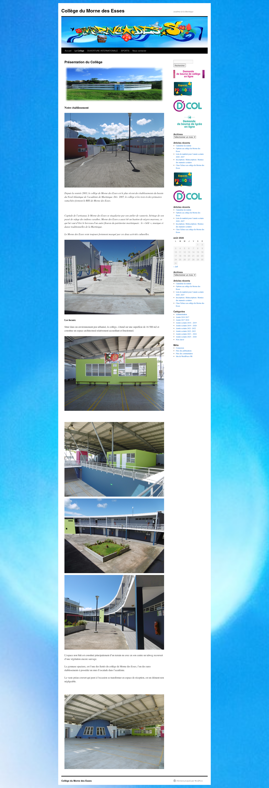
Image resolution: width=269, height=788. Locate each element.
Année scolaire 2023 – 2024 (186, 334)
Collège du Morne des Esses (93, 10)
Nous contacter (139, 50)
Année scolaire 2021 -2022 (186, 328)
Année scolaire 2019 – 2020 (186, 325)
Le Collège (79, 50)
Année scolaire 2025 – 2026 (186, 336)
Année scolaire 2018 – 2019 (186, 322)
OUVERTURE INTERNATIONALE (102, 50)
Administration (181, 314)
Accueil (68, 50)
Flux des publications (184, 350)
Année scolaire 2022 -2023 (186, 331)
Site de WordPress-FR (184, 356)
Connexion (180, 348)
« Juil (175, 266)
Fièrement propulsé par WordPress (190, 780)
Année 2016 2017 (182, 317)
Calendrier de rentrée (183, 145)
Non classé (180, 339)
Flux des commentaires (184, 353)
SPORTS (125, 50)
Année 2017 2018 (182, 320)
